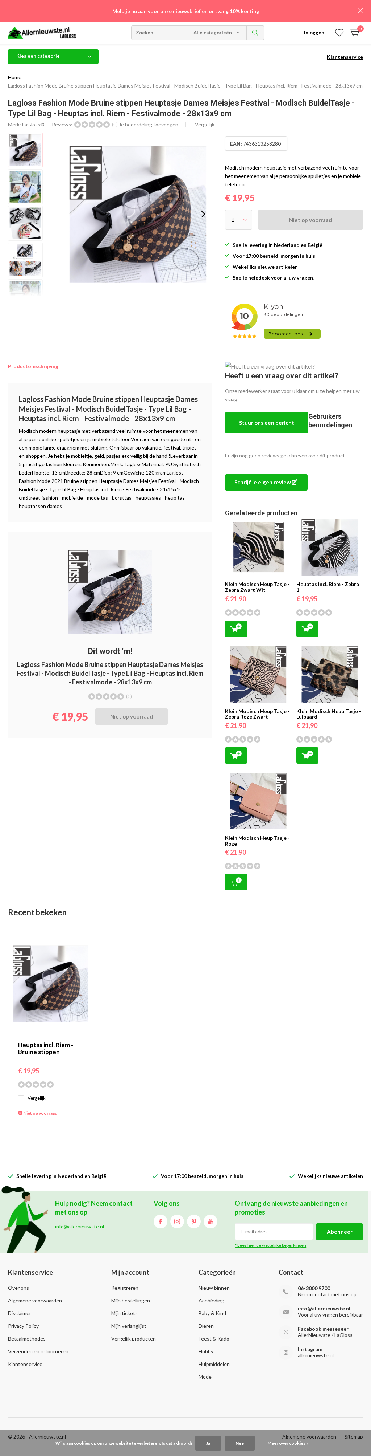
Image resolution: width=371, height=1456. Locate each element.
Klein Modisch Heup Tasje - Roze (257, 841)
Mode (205, 1377)
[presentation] (203, 214)
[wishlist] (339, 33)
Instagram (177, 1221)
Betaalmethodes (27, 1338)
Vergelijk (37, 1098)
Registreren (124, 1288)
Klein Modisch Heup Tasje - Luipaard (328, 714)
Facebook (160, 1221)
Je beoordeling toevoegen (148, 124)
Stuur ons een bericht (266, 422)
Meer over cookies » (287, 1443)
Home (14, 77)
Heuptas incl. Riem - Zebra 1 (327, 587)
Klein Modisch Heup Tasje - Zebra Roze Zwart (257, 714)
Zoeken (255, 32)
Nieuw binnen (214, 1288)
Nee (239, 1443)
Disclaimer (19, 1313)
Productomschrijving (33, 366)
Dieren (206, 1326)
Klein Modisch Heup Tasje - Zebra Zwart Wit (257, 587)
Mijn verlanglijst (128, 1326)
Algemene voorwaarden (35, 1300)
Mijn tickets (124, 1313)
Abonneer (340, 1231)
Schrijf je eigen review (263, 482)
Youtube (210, 1221)
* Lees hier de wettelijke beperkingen (270, 1245)
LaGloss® (33, 124)
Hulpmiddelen (214, 1364)
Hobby (206, 1351)
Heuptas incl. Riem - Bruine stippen (45, 1048)
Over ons (18, 1288)
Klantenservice (345, 57)
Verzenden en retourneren (38, 1351)
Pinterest (194, 1221)
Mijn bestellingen (130, 1300)
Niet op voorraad (310, 220)
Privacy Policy (23, 1326)
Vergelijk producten (133, 1338)
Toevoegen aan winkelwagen (236, 629)
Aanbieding (211, 1300)
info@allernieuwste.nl (324, 1308)
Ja (208, 1443)
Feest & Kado (214, 1338)
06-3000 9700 (314, 1288)
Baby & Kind (212, 1313)
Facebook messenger (323, 1329)
